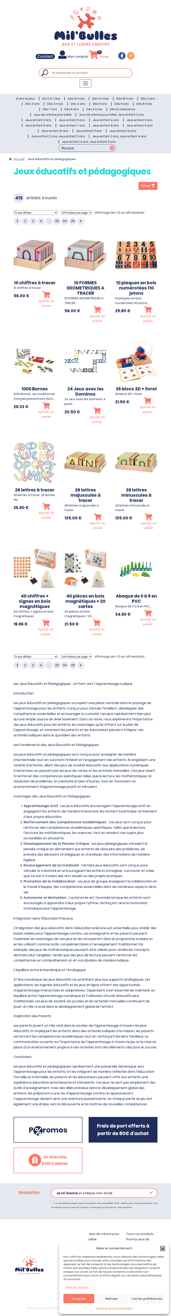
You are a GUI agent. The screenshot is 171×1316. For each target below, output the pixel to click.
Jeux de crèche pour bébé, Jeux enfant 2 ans (111, 115)
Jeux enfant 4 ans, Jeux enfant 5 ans (89, 142)
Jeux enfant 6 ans (38, 125)
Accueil (19, 159)
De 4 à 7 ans (51, 99)
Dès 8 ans (71, 109)
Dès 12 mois (100, 99)
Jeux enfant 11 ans (89, 131)
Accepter (79, 1298)
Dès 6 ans (121, 104)
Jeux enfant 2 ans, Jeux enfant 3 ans (58, 136)
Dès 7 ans (50, 109)
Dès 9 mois (94, 109)
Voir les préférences (147, 1298)
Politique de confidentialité (114, 1308)
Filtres (146, 185)
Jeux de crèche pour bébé (53, 115)
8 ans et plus (25, 99)
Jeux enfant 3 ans (72, 120)
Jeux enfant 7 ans (72, 125)
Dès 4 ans (78, 104)
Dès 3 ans (32, 104)
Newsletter (29, 1192)
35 (73, 221)
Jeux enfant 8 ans (106, 125)
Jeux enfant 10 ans (54, 131)
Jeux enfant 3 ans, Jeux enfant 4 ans (119, 136)
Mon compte (78, 56)
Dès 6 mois (144, 104)
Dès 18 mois (124, 99)
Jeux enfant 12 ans (122, 131)
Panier (103, 56)
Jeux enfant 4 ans (106, 120)
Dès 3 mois (55, 104)
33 (57, 221)
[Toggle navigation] (85, 83)
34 (65, 221)
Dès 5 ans (100, 104)
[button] (163, 1248)
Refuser (112, 1298)
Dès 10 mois (76, 99)
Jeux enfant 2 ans (38, 120)
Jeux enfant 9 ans (139, 125)
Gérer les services (77, 1287)
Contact (45, 56)
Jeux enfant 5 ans (140, 120)
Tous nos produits (140, 1234)
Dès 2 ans (148, 99)
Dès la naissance (122, 109)
